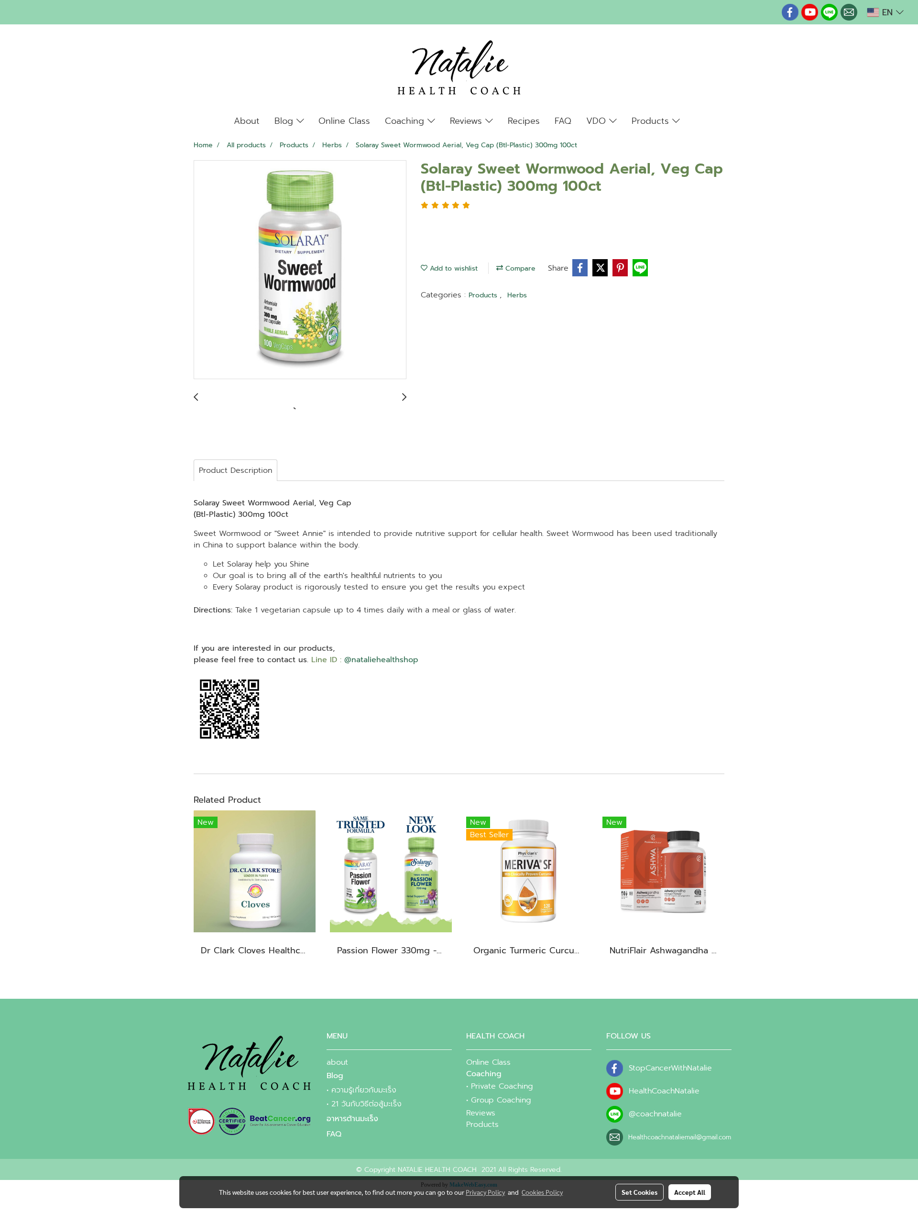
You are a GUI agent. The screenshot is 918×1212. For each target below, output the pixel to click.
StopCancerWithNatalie (670, 1068)
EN (887, 12)
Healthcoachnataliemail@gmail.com (679, 1137)
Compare (519, 268)
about (337, 1062)
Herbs (517, 295)
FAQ (563, 121)
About (247, 121)
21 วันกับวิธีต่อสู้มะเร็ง (366, 1104)
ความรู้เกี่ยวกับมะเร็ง (363, 1090)
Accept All (689, 1192)
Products (652, 121)
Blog (285, 121)
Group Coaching (501, 1100)
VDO (597, 121)
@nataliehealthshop (381, 660)
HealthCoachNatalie (664, 1091)
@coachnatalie (655, 1114)
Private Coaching (502, 1086)
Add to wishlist (452, 268)
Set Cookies (639, 1192)
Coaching (406, 121)
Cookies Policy (542, 1192)
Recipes (524, 121)
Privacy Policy (485, 1192)
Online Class (344, 121)
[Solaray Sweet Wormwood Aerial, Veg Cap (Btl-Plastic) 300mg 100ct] (300, 270)
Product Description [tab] (235, 470)
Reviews (467, 121)
